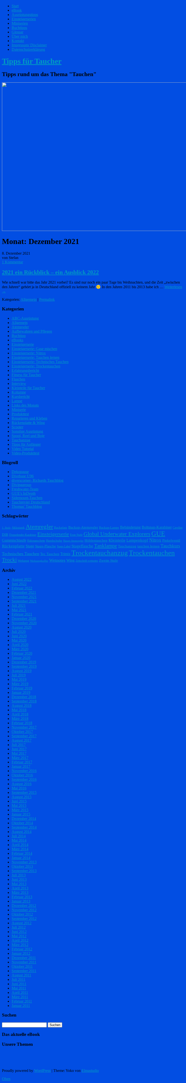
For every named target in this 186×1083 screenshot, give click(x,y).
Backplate (60, 527)
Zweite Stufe (108, 560)
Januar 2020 (21, 658)
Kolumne (19, 392)
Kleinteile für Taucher (28, 388)
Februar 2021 (22, 614)
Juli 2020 (19, 632)
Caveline (178, 527)
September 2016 (24, 779)
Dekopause (20, 472)
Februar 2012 (22, 949)
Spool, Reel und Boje (28, 436)
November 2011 (24, 962)
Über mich (20, 36)
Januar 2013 (21, 901)
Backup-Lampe (109, 527)
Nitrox (155, 540)
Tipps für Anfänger (26, 444)
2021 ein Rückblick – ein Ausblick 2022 (50, 272)
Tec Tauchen (49, 554)
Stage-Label (63, 546)
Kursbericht (21, 396)
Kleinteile (116, 540)
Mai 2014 (19, 840)
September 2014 (24, 827)
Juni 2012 (19, 932)
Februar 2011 (22, 1001)
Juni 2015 (19, 801)
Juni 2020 (19, 636)
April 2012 (20, 940)
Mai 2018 (19, 710)
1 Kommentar (12, 262)
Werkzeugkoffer (39, 560)
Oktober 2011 (22, 966)
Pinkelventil (171, 540)
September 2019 (24, 666)
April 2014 (20, 845)
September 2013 (24, 871)
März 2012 (20, 945)
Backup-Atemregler (83, 527)
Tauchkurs (170, 545)
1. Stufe (6, 527)
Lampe (17, 401)
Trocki (9, 560)
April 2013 (20, 888)
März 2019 (20, 684)
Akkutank (18, 527)
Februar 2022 (22, 588)
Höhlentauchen (96, 540)
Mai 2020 (19, 640)
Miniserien (20, 23)
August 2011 (21, 975)
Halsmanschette (36, 540)
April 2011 (20, 992)
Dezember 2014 (24, 819)
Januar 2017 (21, 766)
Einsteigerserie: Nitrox (29, 353)
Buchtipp (19, 336)
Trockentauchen (152, 553)
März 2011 (20, 997)
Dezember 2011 (24, 958)
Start (15, 6)
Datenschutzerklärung (28, 49)
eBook (17, 10)
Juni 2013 (19, 879)
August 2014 (21, 832)
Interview (19, 383)
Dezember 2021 (24, 592)
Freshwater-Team (25, 489)
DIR (5, 535)
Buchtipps (19, 28)
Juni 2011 (19, 984)
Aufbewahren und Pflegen (32, 331)
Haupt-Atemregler (73, 540)
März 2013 (20, 892)
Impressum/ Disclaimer (29, 45)
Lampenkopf (137, 540)
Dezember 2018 (24, 697)
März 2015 (20, 810)
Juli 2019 (19, 675)
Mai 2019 (19, 679)
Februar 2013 (22, 897)
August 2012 (21, 923)
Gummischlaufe (14, 540)
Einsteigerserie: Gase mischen (34, 349)
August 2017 (21, 740)
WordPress (42, 1071)
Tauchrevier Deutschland (31, 502)
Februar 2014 (22, 853)
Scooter (17, 427)
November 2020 (24, 623)
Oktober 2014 (22, 823)
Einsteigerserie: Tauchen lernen (35, 357)
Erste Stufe (76, 535)
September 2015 (24, 792)
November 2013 (24, 862)
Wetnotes (57, 560)
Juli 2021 (19, 605)
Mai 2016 (19, 788)
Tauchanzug (21, 440)
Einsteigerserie (23, 344)
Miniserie (19, 410)
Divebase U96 (23, 476)
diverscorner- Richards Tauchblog (37, 480)
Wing (70, 560)
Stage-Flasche (45, 546)
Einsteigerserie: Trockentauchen (36, 366)
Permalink (47, 299)
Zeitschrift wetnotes (87, 560)
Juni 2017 (19, 749)
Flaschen (18, 379)
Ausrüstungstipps (25, 15)
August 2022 (21, 579)
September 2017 (24, 736)
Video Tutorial (23, 449)
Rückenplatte (13, 546)
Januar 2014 (21, 858)
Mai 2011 (19, 988)
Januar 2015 (21, 814)
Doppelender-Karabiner (22, 535)
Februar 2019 (22, 688)
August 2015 (21, 797)
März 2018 (20, 719)
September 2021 (24, 601)
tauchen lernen (148, 546)
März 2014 (20, 849)
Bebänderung (130, 527)
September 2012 (24, 919)
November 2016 (24, 771)
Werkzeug (23, 560)
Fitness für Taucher (26, 375)
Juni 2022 (19, 584)
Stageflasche (82, 546)
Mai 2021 (19, 610)
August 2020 (21, 627)
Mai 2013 (19, 884)
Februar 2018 (22, 723)
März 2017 (20, 758)
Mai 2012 (19, 936)
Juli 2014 (19, 836)
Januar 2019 (21, 692)
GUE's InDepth (24, 493)
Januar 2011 (21, 1006)
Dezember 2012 (24, 906)
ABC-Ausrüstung (25, 318)
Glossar (17, 32)
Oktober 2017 (22, 732)
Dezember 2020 (24, 619)
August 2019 (21, 671)
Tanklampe (105, 546)
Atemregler (20, 327)
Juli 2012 (19, 927)
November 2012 (24, 910)
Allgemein (29, 299)
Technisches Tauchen (20, 553)
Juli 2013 (19, 875)
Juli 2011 (18, 979)
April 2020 (20, 645)
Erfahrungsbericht (25, 370)
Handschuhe (54, 540)
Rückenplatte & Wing (28, 423)
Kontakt (18, 41)
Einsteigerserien (24, 19)
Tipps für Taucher (32, 61)
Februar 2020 (22, 653)
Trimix (65, 554)
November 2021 (24, 597)
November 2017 (24, 727)
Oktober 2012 (22, 914)
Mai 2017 (19, 753)
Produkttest (20, 414)
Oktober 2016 (22, 775)
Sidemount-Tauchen (27, 498)
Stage (30, 546)
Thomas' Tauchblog (27, 506)
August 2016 (21, 784)
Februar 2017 (22, 762)
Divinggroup (21, 485)
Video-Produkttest (25, 453)
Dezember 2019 (24, 662)
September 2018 (24, 701)
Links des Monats (25, 405)
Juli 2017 (19, 745)
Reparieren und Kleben (29, 418)
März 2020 (20, 649)
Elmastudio (90, 1071)
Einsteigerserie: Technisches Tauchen (40, 362)
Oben (6, 1079)
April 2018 (20, 714)
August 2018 (21, 705)
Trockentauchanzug (99, 553)
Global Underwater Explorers (117, 534)
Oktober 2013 (22, 866)
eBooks (17, 340)
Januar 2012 (21, 953)
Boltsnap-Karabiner (157, 527)
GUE (158, 533)
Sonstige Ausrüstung (27, 431)
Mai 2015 (19, 805)
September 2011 (24, 971)
